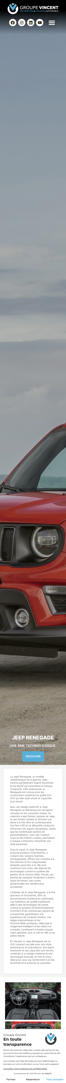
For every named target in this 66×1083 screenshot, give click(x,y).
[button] (52, 23)
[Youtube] (39, 22)
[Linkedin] (30, 22)
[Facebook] (12, 22)
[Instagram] (21, 22)
